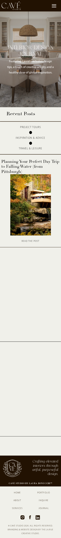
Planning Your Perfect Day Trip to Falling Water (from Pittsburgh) (30, 166)
